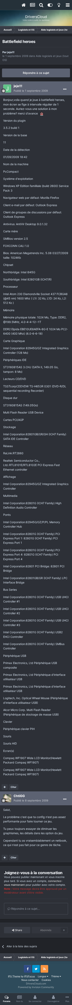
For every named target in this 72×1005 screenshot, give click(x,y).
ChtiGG (19, 796)
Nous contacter (30, 979)
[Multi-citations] (5, 787)
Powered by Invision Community (36, 987)
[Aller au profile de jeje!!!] (7, 88)
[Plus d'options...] (65, 89)
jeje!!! (10, 52)
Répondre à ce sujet (36, 73)
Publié (31, 90)
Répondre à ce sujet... (25, 908)
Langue (42, 976)
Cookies (46, 979)
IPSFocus (29, 976)
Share (18, 930)
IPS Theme (14, 976)
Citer (13, 786)
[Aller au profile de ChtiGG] (7, 798)
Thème (55, 976)
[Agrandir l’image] (42, 113)
